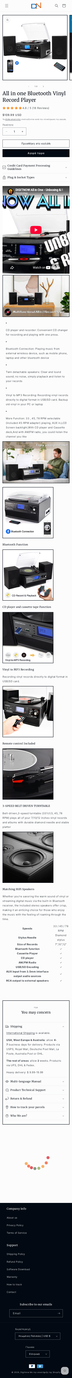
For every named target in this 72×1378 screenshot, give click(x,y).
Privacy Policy (15, 1225)
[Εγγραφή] (59, 1313)
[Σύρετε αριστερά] (28, 86)
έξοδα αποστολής (13, 119)
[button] (6, 5)
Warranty (12, 1276)
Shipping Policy (16, 1254)
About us (12, 1217)
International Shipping (20, 1033)
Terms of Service (17, 1232)
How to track (14, 1284)
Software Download (18, 1269)
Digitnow (24, 1372)
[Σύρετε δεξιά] (43, 86)
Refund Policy (15, 1261)
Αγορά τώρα (36, 153)
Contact (11, 1292)
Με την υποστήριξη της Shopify (45, 1372)
